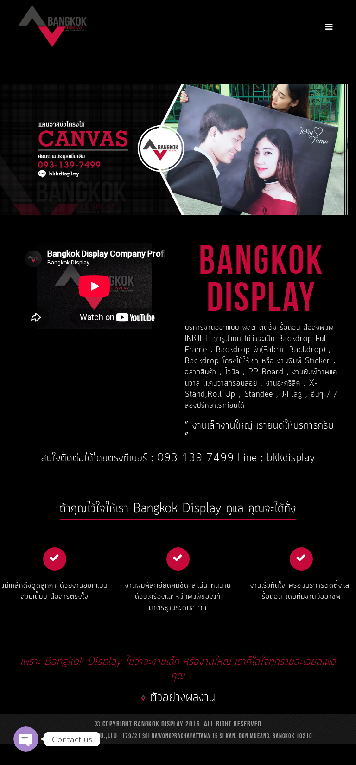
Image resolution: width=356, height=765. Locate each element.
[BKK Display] (52, 25)
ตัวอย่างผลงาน (183, 697)
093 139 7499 (197, 458)
